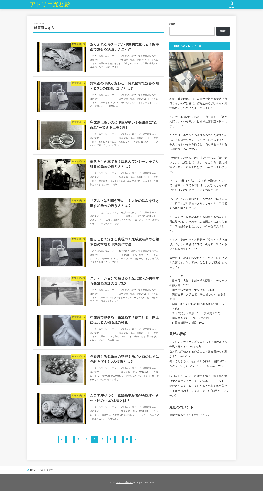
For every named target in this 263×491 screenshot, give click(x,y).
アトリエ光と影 (50, 4)
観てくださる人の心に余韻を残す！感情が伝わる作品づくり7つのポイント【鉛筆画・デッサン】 (198, 366)
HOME (33, 470)
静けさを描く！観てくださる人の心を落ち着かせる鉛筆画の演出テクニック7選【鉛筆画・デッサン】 (199, 390)
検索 (172, 24)
